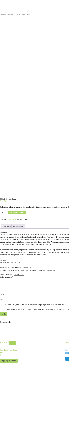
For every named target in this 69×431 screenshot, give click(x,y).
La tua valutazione (7, 274)
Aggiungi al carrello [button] (9, 361)
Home (2, 15)
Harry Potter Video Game (8, 350)
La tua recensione (6, 277)
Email (2, 300)
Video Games (9, 15)
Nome (2, 294)
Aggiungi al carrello (17, 212)
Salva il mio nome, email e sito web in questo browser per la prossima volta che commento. (34, 305)
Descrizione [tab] (7, 226)
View (12, 342)
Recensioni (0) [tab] (18, 226)
